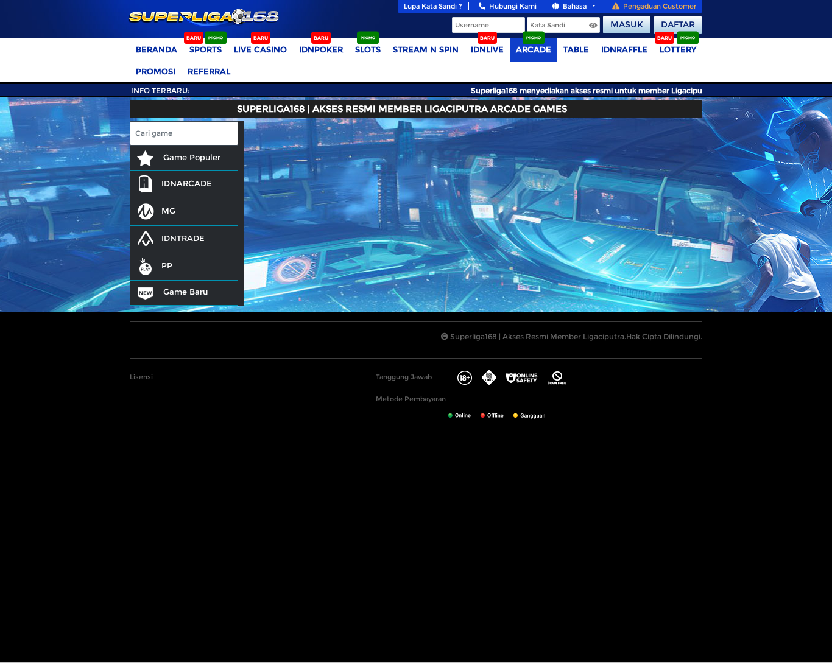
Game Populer (190, 157)
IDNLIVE (487, 49)
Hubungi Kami (513, 6)
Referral (209, 71)
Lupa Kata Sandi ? (433, 6)
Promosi (155, 71)
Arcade (533, 49)
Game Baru (184, 291)
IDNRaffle (624, 49)
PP (166, 265)
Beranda (156, 49)
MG (168, 211)
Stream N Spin (426, 49)
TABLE (576, 49)
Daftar (678, 24)
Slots (368, 49)
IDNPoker (321, 49)
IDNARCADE (186, 183)
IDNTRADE (183, 238)
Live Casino (260, 49)
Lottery (678, 49)
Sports (205, 49)
